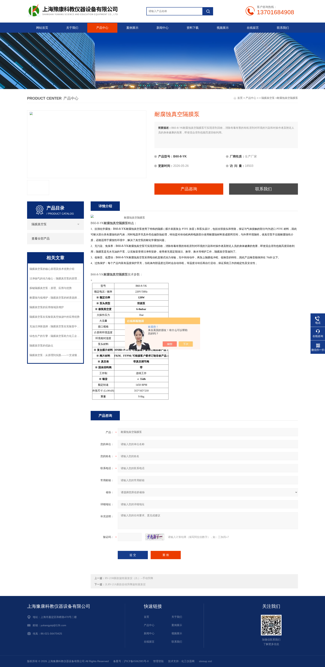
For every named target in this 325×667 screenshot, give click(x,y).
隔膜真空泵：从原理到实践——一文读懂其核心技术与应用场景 (56, 355)
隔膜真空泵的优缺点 (41, 345)
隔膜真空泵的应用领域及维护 (47, 307)
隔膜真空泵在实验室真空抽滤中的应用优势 (55, 316)
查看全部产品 (41, 238)
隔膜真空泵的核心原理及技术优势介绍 (52, 269)
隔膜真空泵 (268, 98)
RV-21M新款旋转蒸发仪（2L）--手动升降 (129, 578)
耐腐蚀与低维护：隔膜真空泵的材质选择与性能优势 (56, 297)
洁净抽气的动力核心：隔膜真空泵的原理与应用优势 (56, 278)
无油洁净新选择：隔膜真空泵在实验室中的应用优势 (56, 326)
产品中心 (102, 27)
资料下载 (193, 27)
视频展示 (223, 27)
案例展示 (132, 27)
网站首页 (42, 27)
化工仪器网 (187, 661)
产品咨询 (189, 189)
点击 (78, 224)
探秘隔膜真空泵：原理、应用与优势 (51, 288)
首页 (240, 98)
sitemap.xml (205, 661)
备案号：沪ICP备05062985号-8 (131, 661)
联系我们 (283, 27)
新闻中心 (162, 27)
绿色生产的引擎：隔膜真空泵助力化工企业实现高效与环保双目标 (56, 336)
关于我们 (72, 27)
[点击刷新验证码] (154, 537)
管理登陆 (158, 661)
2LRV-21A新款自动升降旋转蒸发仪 (125, 584)
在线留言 (253, 27)
